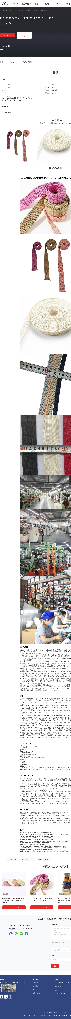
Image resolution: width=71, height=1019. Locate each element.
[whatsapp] (16, 933)
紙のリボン (13, 10)
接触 (54, 966)
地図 (45, 1012)
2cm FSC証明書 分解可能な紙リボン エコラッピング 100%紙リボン (14, 900)
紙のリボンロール (43, 859)
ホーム (2, 10)
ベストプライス (7, 35)
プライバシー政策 (62, 1012)
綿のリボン (58, 986)
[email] (11, 933)
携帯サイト (52, 1012)
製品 (7, 10)
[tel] (31, 933)
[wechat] (21, 933)
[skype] (26, 933)
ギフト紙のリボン (27, 859)
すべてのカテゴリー (60, 993)
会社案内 (35, 986)
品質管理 (35, 989)
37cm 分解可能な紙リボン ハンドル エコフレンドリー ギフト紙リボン (41, 900)
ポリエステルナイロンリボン (62, 982)
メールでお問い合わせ (24, 35)
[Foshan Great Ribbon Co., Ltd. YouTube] (10, 997)
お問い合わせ (36, 993)
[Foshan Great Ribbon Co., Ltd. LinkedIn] (6, 997)
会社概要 (35, 982)
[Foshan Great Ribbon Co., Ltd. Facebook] (1, 997)
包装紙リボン (12, 859)
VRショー (56, 4)
